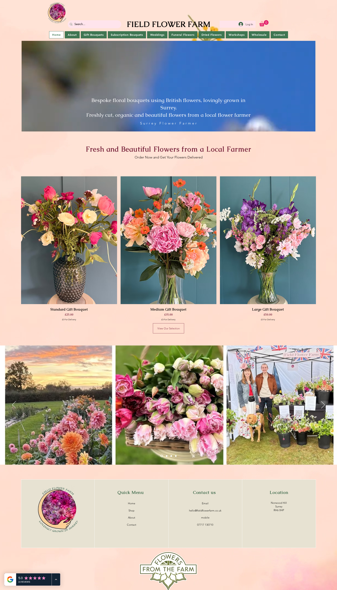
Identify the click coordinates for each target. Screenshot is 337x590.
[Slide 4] (176, 456)
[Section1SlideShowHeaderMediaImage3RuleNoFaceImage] (171, 456)
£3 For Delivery (69, 319)
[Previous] (14, 405)
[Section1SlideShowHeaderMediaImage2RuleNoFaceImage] (166, 456)
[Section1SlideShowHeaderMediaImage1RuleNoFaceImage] (161, 456)
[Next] (323, 405)
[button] (264, 23)
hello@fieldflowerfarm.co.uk (205, 510)
